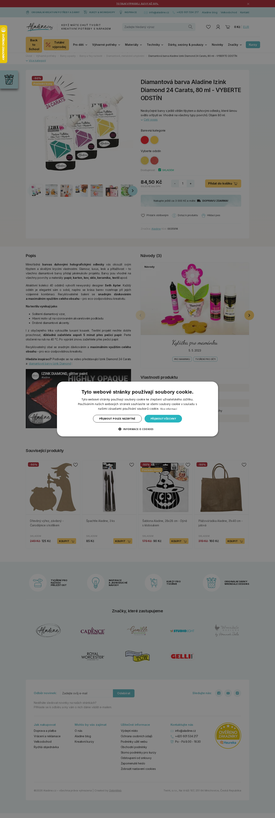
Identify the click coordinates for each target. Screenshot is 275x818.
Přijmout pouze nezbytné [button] (117, 418)
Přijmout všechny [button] (163, 418)
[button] (137, 429)
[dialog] (137, 409)
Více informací (168, 408)
